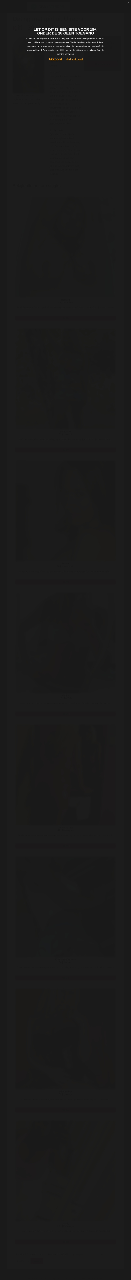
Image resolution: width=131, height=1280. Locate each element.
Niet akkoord (74, 59)
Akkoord (55, 59)
